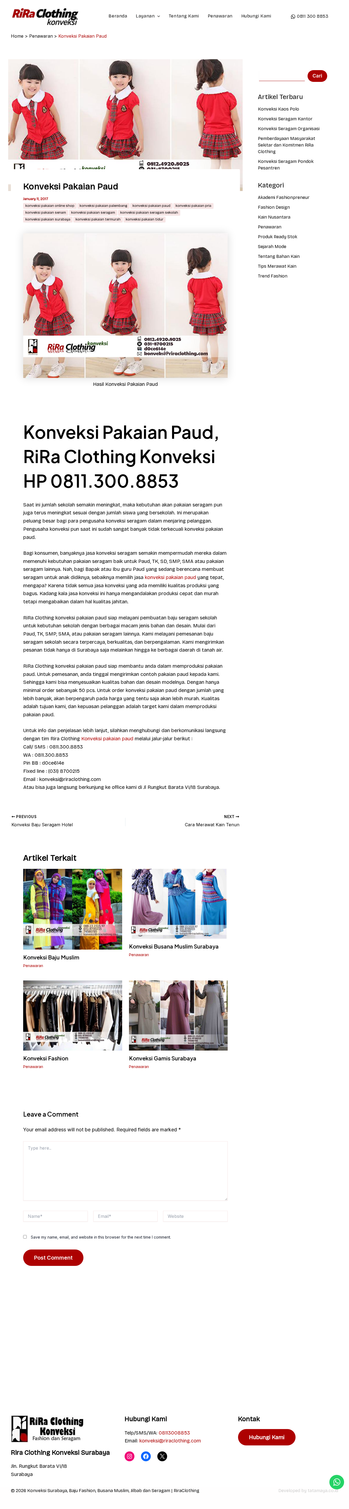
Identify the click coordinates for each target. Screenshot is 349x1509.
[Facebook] (146, 1456)
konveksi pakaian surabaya (47, 219)
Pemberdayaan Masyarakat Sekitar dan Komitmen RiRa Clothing (286, 145)
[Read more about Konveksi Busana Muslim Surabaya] (178, 903)
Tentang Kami (184, 16)
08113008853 (174, 1433)
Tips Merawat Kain (277, 266)
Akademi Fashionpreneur (283, 197)
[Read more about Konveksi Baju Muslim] (72, 909)
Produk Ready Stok (277, 236)
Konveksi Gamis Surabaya (162, 1058)
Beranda (118, 16)
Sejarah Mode (272, 246)
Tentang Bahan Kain (279, 256)
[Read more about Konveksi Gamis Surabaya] (178, 1015)
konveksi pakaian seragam (93, 212)
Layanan (145, 16)
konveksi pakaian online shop (49, 206)
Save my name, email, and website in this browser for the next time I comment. (101, 1237)
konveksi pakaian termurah (98, 219)
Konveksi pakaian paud (107, 739)
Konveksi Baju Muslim (51, 957)
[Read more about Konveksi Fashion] (72, 1015)
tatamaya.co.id (323, 1490)
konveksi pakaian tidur (144, 219)
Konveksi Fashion (45, 1058)
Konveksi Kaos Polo (278, 109)
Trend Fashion (272, 276)
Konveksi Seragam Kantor (285, 118)
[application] (157, 16)
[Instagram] (129, 1456)
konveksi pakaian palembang (103, 206)
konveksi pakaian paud (151, 206)
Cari (317, 76)
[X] (162, 1456)
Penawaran (220, 16)
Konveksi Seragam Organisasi (289, 128)
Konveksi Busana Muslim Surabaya (174, 946)
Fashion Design (274, 207)
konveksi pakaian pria (193, 206)
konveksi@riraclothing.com (170, 1441)
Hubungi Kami (256, 16)
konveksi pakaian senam (45, 212)
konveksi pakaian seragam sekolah (149, 212)
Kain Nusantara (274, 217)
